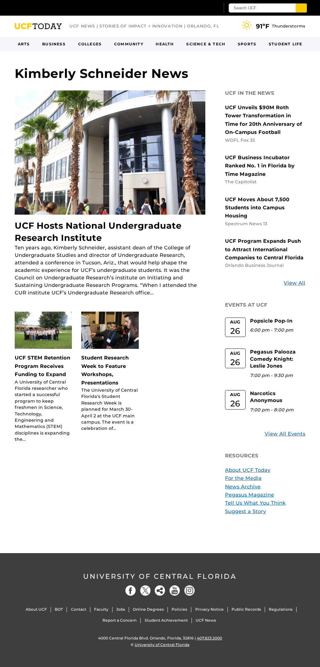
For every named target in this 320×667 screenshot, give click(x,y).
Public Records (246, 609)
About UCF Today (247, 470)
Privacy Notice (209, 609)
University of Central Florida (160, 576)
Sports (247, 44)
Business (54, 44)
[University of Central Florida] (59, 8)
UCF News (206, 620)
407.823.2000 (209, 638)
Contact (78, 609)
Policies (179, 609)
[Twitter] (145, 590)
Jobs (120, 609)
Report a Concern (119, 620)
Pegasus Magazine (249, 495)
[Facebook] (130, 590)
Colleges (90, 44)
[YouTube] (174, 590)
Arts (24, 44)
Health (165, 44)
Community (128, 44)
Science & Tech (205, 44)
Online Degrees (148, 609)
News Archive (243, 487)
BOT (59, 609)
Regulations (280, 609)
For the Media (243, 478)
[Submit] (301, 8)
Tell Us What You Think (255, 503)
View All (294, 283)
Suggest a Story (245, 511)
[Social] (160, 590)
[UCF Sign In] (199, 8)
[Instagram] (189, 590)
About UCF (36, 609)
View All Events (285, 434)
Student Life (285, 44)
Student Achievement (166, 620)
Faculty (101, 609)
